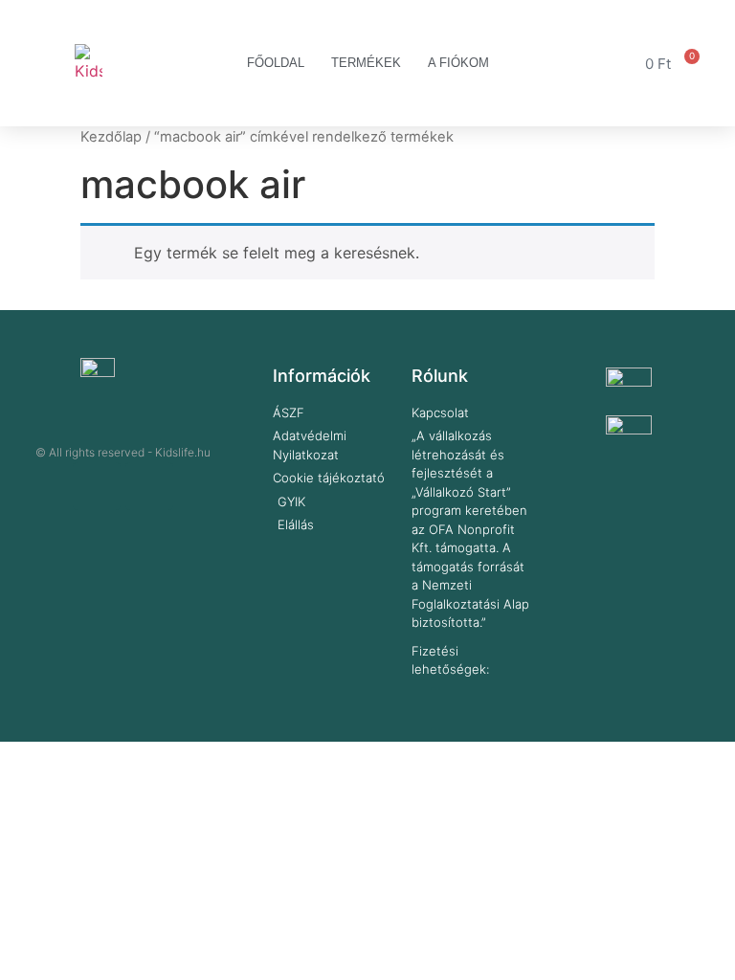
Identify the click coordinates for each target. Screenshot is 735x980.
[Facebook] (97, 486)
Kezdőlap (111, 136)
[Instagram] (149, 486)
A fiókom (458, 63)
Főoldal (275, 63)
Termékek (366, 63)
